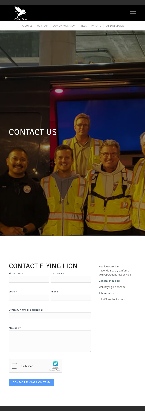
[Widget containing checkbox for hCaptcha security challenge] (35, 366)
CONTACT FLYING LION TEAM (31, 382)
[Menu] (131, 13)
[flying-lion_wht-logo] (20, 13)
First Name (16, 273)
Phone (55, 291)
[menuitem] (131, 13)
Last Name (57, 273)
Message (15, 327)
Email (13, 291)
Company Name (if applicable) (26, 309)
